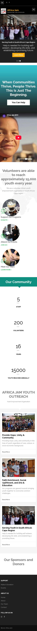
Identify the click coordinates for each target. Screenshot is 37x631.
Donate (4, 220)
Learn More (18, 55)
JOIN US (4, 245)
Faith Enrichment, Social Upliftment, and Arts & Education (14, 483)
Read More (6, 452)
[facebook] (4, 617)
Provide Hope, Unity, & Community (13, 436)
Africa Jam (13, 10)
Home (3, 597)
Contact (4, 607)
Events (3, 588)
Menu (2, 2)
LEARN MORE (6, 270)
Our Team (4, 604)
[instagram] (6, 2)
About (3, 601)
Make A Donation (7, 585)
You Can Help (18, 102)
